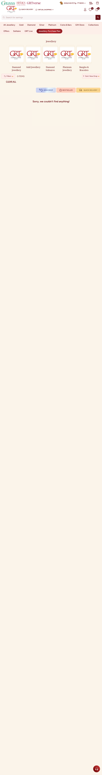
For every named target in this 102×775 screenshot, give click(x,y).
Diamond (31, 25)
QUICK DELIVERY (90, 90)
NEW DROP (48, 90)
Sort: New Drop (91, 76)
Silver (41, 25)
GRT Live (29, 31)
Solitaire (17, 31)
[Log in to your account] (85, 9)
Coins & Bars (65, 25)
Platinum (52, 25)
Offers (6, 31)
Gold (21, 25)
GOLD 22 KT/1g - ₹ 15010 (74, 3)
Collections (93, 25)
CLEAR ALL (11, 81)
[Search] (98, 17)
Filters (8, 76)
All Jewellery (9, 25)
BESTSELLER (67, 90)
